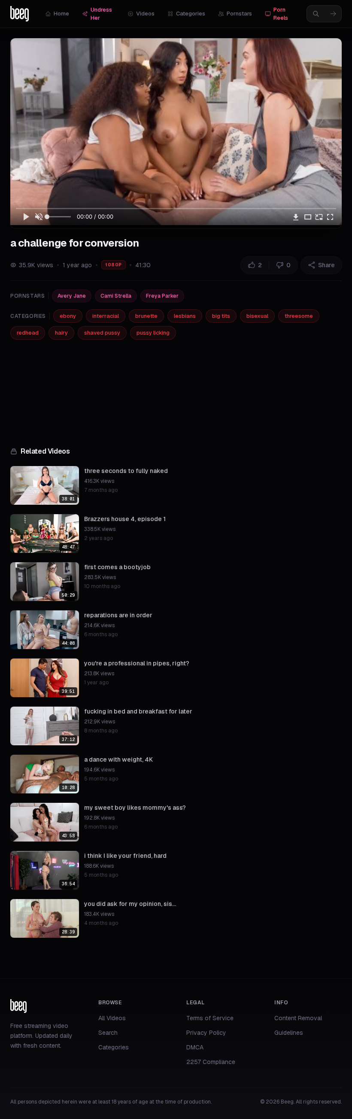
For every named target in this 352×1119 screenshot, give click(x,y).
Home (61, 13)
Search (108, 1033)
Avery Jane (72, 296)
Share (326, 265)
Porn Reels (280, 14)
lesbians (185, 316)
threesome (299, 316)
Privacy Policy (206, 1033)
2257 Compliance (210, 1062)
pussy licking (153, 332)
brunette (146, 316)
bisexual (257, 316)
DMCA (194, 1047)
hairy (61, 332)
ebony (68, 316)
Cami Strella (115, 296)
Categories (190, 13)
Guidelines (288, 1033)
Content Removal (298, 1018)
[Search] (333, 14)
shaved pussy (102, 332)
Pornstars (239, 13)
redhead (28, 332)
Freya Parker (162, 296)
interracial (105, 316)
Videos (145, 13)
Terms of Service (210, 1018)
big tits (221, 316)
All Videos (112, 1018)
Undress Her (101, 14)
